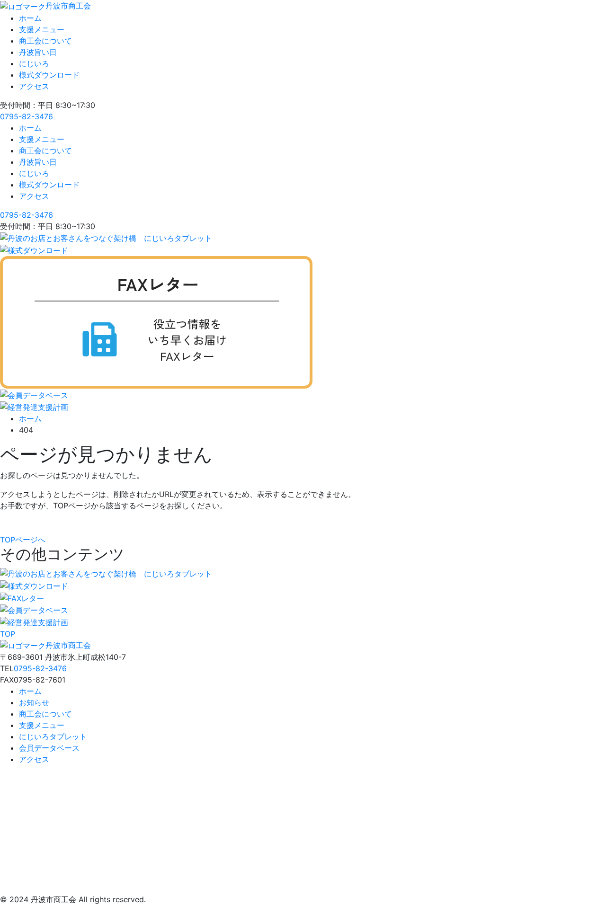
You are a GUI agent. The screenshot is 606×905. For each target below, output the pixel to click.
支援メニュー (41, 29)
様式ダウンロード (49, 75)
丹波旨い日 (38, 52)
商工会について (45, 40)
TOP (7, 634)
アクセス (34, 86)
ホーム (30, 18)
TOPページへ (22, 539)
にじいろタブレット (53, 736)
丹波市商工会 (68, 5)
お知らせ (34, 702)
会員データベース (49, 748)
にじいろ (34, 63)
